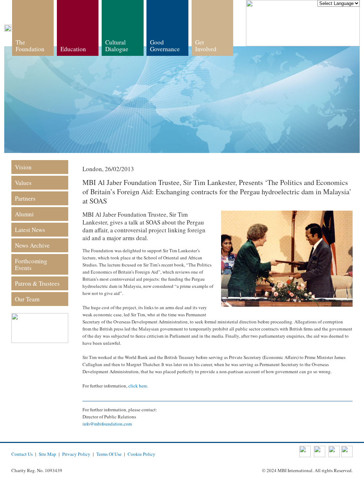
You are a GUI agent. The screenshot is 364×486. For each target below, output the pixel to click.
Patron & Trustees (37, 283)
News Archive (32, 245)
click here (137, 385)
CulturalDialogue (116, 45)
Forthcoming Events (31, 264)
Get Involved (205, 45)
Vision (23, 167)
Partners (25, 198)
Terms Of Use (109, 454)
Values (23, 183)
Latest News (30, 230)
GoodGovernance (165, 45)
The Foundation (30, 45)
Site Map (47, 454)
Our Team (27, 299)
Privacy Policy (76, 454)
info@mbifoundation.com (107, 424)
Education (73, 49)
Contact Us (22, 454)
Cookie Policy (141, 454)
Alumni (24, 214)
